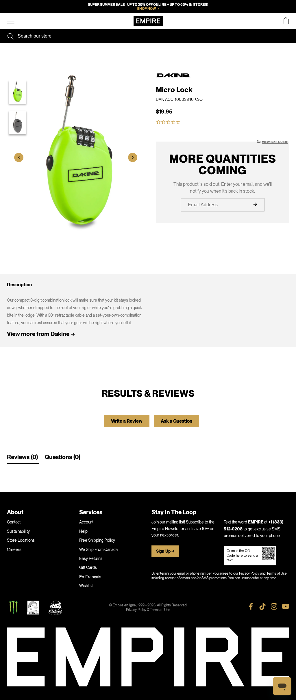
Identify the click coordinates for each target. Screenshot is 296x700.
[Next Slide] (132, 157)
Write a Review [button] (127, 421)
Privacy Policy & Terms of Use (148, 610)
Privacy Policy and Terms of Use (263, 573)
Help (83, 531)
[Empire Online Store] (148, 21)
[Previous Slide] (18, 157)
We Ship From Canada (98, 549)
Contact (14, 522)
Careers (14, 549)
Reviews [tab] (18, 457)
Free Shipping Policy (97, 540)
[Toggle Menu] (10, 21)
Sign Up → (165, 551)
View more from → (41, 334)
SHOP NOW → (148, 9)
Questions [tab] (58, 457)
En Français (90, 576)
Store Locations (21, 540)
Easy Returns (90, 558)
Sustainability (18, 531)
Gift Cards (88, 567)
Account (86, 522)
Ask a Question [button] (176, 421)
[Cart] (285, 21)
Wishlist (86, 585)
